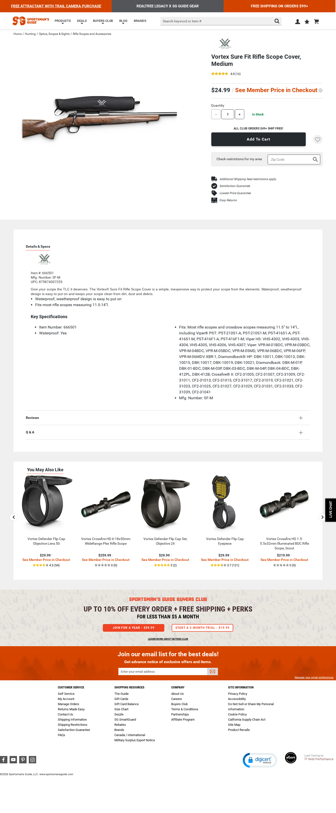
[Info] (320, 90)
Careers (176, 699)
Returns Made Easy (71, 709)
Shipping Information (72, 719)
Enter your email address (138, 671)
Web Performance (321, 759)
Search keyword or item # (182, 21)
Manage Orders (68, 704)
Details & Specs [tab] (38, 246)
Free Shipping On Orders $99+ (279, 6)
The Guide (121, 694)
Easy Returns (228, 200)
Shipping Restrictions (72, 725)
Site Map (234, 725)
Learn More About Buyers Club (168, 639)
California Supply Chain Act (246, 719)
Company (177, 687)
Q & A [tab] (30, 432)
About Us (177, 694)
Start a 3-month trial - (202, 627)
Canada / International (129, 735)
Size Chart (121, 709)
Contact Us (65, 714)
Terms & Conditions (184, 709)
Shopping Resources (129, 687)
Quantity (217, 105)
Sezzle (118, 714)
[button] (307, 22)
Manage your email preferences (314, 677)
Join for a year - (133, 627)
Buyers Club (179, 704)
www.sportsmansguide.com (56, 774)
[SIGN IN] (297, 22)
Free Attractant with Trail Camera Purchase (56, 6)
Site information (241, 687)
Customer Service (71, 687)
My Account (66, 699)
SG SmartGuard (125, 719)
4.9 (232, 74)
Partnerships (180, 714)
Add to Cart (258, 139)
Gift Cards (121, 699)
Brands (119, 730)
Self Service (66, 694)
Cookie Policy (237, 714)
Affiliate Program (183, 719)
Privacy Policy (237, 694)
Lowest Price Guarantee (235, 193)
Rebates (120, 725)
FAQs (61, 735)
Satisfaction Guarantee (234, 186)
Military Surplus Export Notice (134, 740)
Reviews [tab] (32, 418)
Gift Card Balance (126, 704)
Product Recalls (239, 730)
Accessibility (237, 699)
